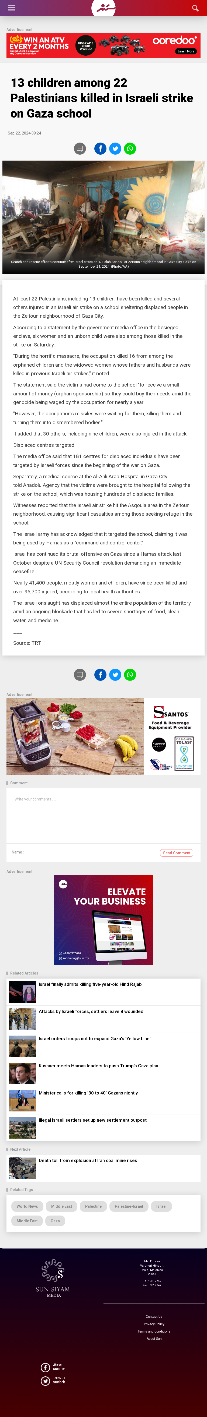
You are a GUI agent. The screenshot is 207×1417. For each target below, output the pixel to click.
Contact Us (154, 1317)
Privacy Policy (154, 1324)
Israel (161, 1206)
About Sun (154, 1339)
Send (176, 853)
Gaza (55, 1221)
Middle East (61, 1206)
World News (27, 1206)
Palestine (93, 1206)
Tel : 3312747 (152, 1281)
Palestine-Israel (129, 1206)
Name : (18, 852)
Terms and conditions (154, 1331)
